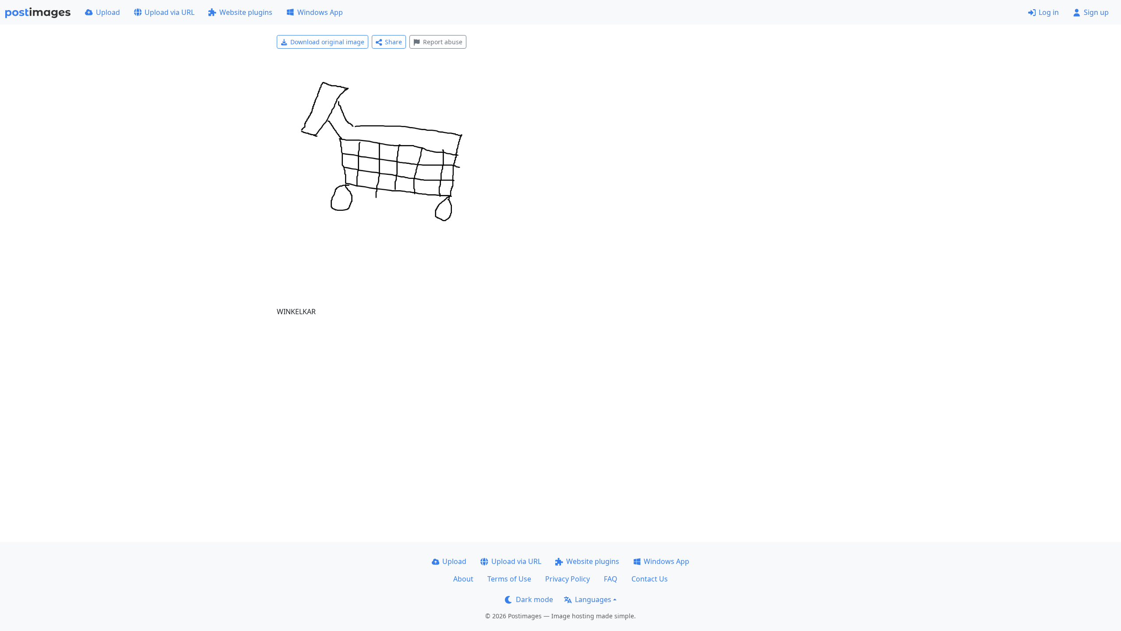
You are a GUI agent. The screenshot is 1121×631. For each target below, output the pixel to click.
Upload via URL (169, 12)
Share (393, 42)
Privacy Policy (567, 579)
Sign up (1096, 12)
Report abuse (442, 42)
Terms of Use (509, 579)
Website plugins (245, 12)
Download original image (327, 42)
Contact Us (649, 579)
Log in (1049, 12)
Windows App (320, 12)
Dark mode (534, 599)
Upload (108, 12)
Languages (593, 599)
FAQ (610, 579)
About (463, 579)
